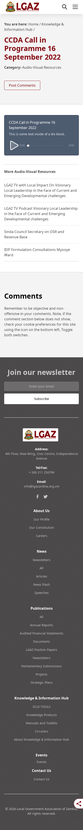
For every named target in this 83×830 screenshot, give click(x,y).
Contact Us (42, 779)
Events (41, 762)
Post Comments (22, 85)
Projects (41, 674)
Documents (41, 641)
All (41, 568)
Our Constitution (41, 527)
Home (33, 24)
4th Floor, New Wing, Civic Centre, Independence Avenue (41, 456)
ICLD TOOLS (41, 707)
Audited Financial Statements (41, 633)
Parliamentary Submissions (41, 666)
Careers (41, 536)
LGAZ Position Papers (41, 650)
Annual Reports (41, 625)
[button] (74, 7)
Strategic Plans (42, 682)
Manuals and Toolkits (41, 723)
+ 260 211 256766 (41, 472)
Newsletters (41, 560)
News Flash (41, 584)
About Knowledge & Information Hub (41, 739)
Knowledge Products (41, 715)
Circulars (41, 731)
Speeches (42, 593)
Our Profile (42, 519)
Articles (41, 576)
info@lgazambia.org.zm (41, 486)
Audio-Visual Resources (41, 67)
